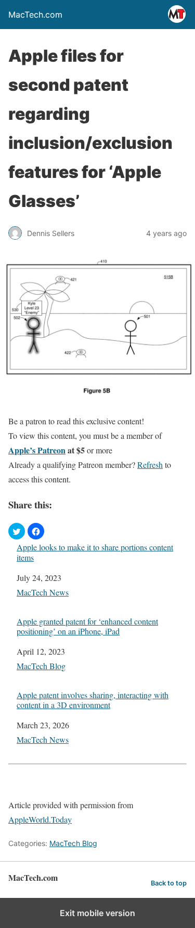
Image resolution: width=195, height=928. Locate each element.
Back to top (169, 883)
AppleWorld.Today (40, 819)
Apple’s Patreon (37, 450)
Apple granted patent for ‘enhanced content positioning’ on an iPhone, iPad (87, 626)
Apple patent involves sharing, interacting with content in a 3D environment (92, 700)
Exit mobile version (97, 913)
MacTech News (43, 592)
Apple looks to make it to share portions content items (95, 552)
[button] (16, 531)
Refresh (150, 464)
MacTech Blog (41, 665)
